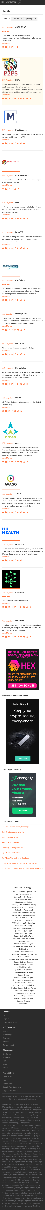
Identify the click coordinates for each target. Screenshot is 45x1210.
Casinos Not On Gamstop (23, 897)
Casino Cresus (23, 975)
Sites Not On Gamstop (23, 925)
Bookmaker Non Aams (23, 983)
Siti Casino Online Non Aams (24, 993)
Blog (4, 1080)
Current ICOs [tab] (17, 19)
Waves (5, 1068)
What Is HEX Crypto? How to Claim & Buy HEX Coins (22, 868)
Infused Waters (22, 176)
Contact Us (7, 1077)
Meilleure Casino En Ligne (24, 991)
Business (6, 1038)
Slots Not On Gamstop (23, 933)
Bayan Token (20, 368)
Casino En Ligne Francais (23, 996)
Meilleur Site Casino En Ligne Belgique (23, 959)
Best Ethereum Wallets (10, 842)
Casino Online (23, 957)
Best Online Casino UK (23, 918)
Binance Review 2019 (10, 837)
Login (5, 1015)
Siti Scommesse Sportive (23, 965)
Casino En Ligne (24, 941)
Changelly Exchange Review (12, 848)
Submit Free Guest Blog (12, 1087)
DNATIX (19, 232)
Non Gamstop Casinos (23, 894)
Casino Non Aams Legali (24, 910)
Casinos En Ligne (23, 1001)
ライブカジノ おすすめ (24, 970)
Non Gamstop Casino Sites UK (23, 946)
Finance (6, 1041)
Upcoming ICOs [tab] (30, 19)
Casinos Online (23, 1004)
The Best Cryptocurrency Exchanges (15, 827)
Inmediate (19, 621)
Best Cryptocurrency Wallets (13, 832)
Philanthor (19, 593)
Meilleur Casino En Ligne (23, 944)
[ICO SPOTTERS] (20, 2)
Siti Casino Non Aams (23, 899)
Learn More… (7, 43)
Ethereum (6, 1057)
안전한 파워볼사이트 (24, 967)
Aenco (18, 443)
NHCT (18, 203)
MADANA (19, 344)
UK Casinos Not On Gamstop (23, 907)
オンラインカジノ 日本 (24, 931)
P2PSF (18, 80)
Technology (7, 1035)
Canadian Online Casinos (23, 920)
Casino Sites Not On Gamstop (23, 912)
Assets (5, 1031)
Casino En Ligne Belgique (23, 962)
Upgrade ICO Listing (10, 1090)
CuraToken (20, 280)
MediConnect (21, 130)
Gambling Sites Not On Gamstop (23, 905)
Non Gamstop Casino (23, 902)
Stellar (5, 1064)
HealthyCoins (21, 314)
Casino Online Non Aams (23, 936)
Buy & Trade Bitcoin (10, 1022)
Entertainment (8, 1045)
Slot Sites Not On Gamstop (23, 928)
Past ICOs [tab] (6, 19)
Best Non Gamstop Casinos (23, 938)
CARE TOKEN (21, 27)
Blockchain (7, 1054)
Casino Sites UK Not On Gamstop (24, 954)
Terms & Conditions (20, 1099)
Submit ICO (7, 1084)
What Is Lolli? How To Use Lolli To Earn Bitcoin (19, 863)
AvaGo (18, 494)
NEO (5, 1061)
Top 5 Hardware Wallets (11, 853)
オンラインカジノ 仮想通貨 (23, 985)
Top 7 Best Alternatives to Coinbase (15, 858)
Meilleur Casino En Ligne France (23, 988)
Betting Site (23, 949)
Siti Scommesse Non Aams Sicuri (23, 980)
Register (6, 1019)
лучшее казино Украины (23, 972)
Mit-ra (18, 398)
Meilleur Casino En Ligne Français (23, 892)
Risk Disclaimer (32, 1099)
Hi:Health (19, 544)
